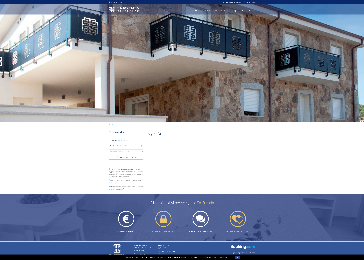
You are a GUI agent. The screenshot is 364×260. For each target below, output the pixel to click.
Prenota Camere (222, 11)
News (241, 11)
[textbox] (126, 151)
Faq (234, 11)
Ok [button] (238, 257)
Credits (162, 254)
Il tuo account (117, 2)
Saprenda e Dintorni (202, 11)
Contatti (251, 11)
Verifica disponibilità (127, 157)
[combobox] (126, 151)
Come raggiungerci (141, 254)
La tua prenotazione (233, 2)
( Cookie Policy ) (229, 257)
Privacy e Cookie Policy (167, 251)
